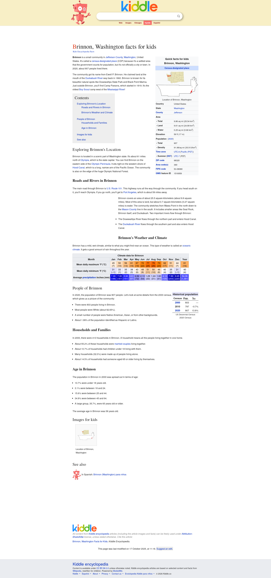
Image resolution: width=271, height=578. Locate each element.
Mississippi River (115, 89)
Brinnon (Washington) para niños (109, 474)
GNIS (158, 173)
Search (178, 16)
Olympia (85, 160)
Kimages (138, 22)
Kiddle (75, 573)
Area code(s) (162, 164)
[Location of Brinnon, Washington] (177, 83)
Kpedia (147, 22)
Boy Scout (84, 89)
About (95, 573)
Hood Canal (79, 167)
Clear (172, 16)
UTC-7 (177, 156)
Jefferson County (114, 57)
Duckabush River (94, 78)
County (159, 112)
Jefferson (178, 112)
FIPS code (161, 168)
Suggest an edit (164, 548)
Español (157, 22)
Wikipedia (77, 570)
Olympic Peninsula (100, 163)
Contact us (116, 573)
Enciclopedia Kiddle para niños (138, 573)
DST (169, 156)
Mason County (129, 209)
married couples (122, 343)
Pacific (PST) (187, 151)
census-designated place (104, 61)
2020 (170, 138)
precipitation (89, 277)
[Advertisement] (135, 34)
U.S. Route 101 (114, 188)
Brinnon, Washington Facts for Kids (90, 541)
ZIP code (160, 160)
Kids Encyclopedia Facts (83, 51)
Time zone (161, 151)
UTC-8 (177, 151)
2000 (177, 302)
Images (128, 22)
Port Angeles (129, 192)
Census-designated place (177, 68)
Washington (179, 108)
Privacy (105, 573)
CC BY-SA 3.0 (103, 568)
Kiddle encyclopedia (99, 533)
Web (120, 22)
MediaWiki (117, 570)
